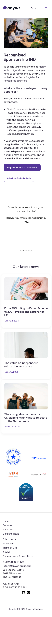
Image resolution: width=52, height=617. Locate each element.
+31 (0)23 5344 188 (13, 561)
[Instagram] (28, 592)
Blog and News (11, 533)
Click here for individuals (19, 178)
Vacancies (8, 543)
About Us (8, 529)
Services (7, 525)
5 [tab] (31, 250)
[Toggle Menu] (34, 8)
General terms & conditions (17, 556)
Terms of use (10, 547)
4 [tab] (28, 250)
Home (6, 521)
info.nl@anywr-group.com (17, 566)
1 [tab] (20, 250)
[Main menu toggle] (46, 8)
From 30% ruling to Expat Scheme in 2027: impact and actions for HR (26, 311)
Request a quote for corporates (22, 167)
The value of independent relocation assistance (21, 365)
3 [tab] (26, 250)
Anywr (6, 552)
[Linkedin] (23, 592)
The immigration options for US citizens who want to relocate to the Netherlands (25, 417)
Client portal (9, 539)
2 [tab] (23, 250)
